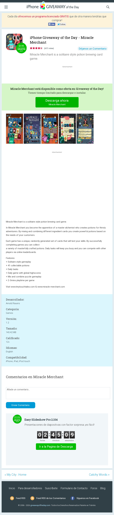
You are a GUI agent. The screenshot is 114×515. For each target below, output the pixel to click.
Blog (102, 488)
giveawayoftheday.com (40, 505)
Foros (94, 488)
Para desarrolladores (30, 488)
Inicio (12, 488)
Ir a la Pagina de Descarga (56, 446)
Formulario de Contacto (74, 488)
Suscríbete (51, 488)
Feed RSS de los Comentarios (51, 498)
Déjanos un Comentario (92, 48)
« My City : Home (15, 474)
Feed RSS (20, 498)
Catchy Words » (99, 474)
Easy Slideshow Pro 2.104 (41, 419)
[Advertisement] (69, 75)
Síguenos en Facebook (88, 498)
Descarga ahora (57, 102)
